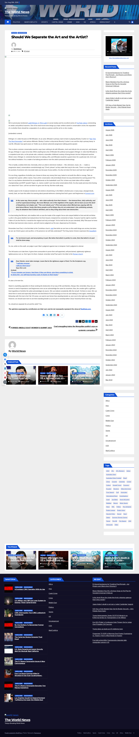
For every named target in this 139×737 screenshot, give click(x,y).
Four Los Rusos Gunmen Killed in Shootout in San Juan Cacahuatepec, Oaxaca (28, 675)
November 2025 (111, 175)
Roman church (78, 254)
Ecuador (108, 489)
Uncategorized (22, 32)
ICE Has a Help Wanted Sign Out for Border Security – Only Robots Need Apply (118, 107)
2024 (107, 471)
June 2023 (109, 320)
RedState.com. (86, 309)
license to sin (89, 193)
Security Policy (110, 514)
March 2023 (110, 335)
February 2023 (111, 340)
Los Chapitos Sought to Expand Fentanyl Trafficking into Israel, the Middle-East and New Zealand (30, 700)
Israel (108, 499)
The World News (17, 12)
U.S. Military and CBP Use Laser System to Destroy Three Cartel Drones (30, 601)
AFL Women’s (120, 471)
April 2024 (109, 270)
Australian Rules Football (113, 478)
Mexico (115, 503)
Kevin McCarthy (124, 499)
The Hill (114, 521)
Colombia (122, 481)
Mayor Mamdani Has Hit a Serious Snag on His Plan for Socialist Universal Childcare (117, 84)
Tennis (108, 521)
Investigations (124, 496)
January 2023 (110, 345)
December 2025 (111, 170)
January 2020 (110, 375)
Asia (78, 22)
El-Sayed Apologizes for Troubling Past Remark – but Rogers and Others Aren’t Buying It (119, 75)
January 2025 (110, 225)
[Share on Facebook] (43, 315)
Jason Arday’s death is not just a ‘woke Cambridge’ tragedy (117, 560)
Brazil (125, 478)
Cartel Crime (57, 22)
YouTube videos (81, 123)
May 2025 (109, 205)
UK (85, 22)
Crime (69, 22)
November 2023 (111, 295)
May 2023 (109, 325)
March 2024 (110, 275)
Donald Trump (117, 485)
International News (111, 496)
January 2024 (110, 285)
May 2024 (109, 265)
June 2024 (109, 260)
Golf (117, 492)
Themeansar (37, 733)
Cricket (129, 481)
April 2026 (109, 150)
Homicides (124, 492)
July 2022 (109, 370)
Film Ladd (43, 123)
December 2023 (111, 290)
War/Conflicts (30, 22)
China (108, 481)
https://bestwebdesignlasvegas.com (119, 58)
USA (107, 445)
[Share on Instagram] (54, 315)
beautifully (92, 231)
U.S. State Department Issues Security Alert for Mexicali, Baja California (29, 650)
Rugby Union (121, 510)
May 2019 (109, 380)
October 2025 (110, 180)
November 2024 (111, 235)
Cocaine (114, 481)
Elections (116, 489)
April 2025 (109, 210)
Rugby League (110, 510)
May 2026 (109, 145)
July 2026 (109, 135)
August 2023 (110, 310)
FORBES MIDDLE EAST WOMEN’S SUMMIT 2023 (31, 328)
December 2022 (111, 350)
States (108, 517)
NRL (113, 506)
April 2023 (109, 330)
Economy (126, 485)
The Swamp (122, 521)
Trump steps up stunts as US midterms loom (108, 629)
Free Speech (110, 492)
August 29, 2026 (15, 563)
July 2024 (109, 255)
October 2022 (110, 360)
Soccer (119, 514)
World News (17, 49)
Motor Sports (124, 503)
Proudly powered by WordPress (13, 733)
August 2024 (110, 250)
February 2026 (111, 160)
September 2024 (111, 245)
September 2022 (111, 365)
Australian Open (111, 474)
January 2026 (110, 165)
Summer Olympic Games (119, 517)
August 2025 (110, 190)
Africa (93, 22)
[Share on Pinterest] (58, 315)
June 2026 (109, 140)
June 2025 (109, 200)
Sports (44, 22)
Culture (108, 485)
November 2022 (111, 355)
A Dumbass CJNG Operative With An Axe (30, 589)
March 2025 (110, 215)
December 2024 (111, 230)
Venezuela (109, 524)
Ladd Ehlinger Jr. (33, 123)
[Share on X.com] (47, 315)
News (108, 506)
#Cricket (27, 51)
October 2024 (110, 240)
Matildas (108, 503)
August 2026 (110, 130)
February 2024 (111, 280)
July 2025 (109, 195)
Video (116, 524)
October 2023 (110, 300)
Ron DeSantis (127, 506)
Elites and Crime (126, 489)
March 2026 (110, 155)
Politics (16, 22)
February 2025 (111, 220)
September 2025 (111, 185)
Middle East (105, 22)
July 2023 (109, 315)
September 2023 (111, 305)
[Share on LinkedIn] (50, 315)
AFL (112, 471)
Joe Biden (115, 499)
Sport (125, 514)
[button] (129, 22)
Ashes (128, 471)
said (52, 228)
